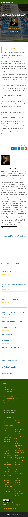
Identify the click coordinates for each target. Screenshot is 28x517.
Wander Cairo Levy (18, 493)
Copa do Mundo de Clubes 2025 (11, 398)
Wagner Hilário (17, 491)
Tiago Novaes (17, 486)
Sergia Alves (17, 482)
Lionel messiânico (9, 354)
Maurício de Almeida (19, 460)
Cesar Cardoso (7, 443)
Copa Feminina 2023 (8, 396)
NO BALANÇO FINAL (9, 271)
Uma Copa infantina (10, 299)
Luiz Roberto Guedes (19, 429)
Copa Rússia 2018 (8, 391)
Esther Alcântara (7, 468)
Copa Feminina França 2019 (10, 393)
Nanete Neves (17, 466)
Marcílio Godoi (17, 443)
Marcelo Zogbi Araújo (19, 433)
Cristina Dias (6, 453)
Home (4, 385)
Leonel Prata (17, 420)
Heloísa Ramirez (7, 482)
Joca (5, 489)
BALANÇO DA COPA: (9, 328)
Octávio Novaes (18, 467)
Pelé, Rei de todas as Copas (10, 389)
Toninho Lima (17, 488)
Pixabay (20, 49)
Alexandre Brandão (8, 423)
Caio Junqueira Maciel (8, 437)
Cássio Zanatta (7, 441)
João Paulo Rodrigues (8, 488)
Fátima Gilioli (6, 471)
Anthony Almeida (7, 434)
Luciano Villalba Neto (19, 425)
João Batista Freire (8, 486)
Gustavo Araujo (7, 478)
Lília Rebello (17, 422)
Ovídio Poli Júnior (18, 469)
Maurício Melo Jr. (18, 462)
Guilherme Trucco (8, 477)
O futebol (6, 341)
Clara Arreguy (7, 450)
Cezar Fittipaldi (7, 444)
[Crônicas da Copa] (7, 2)
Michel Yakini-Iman (18, 464)
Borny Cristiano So (8, 435)
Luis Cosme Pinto (18, 427)
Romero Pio (17, 477)
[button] (12, 148)
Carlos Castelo (7, 439)
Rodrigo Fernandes (18, 475)
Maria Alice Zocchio (18, 450)
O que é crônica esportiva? (9, 404)
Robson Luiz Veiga (18, 473)
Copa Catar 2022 (7, 395)
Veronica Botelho (18, 489)
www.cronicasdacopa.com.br (9, 508)
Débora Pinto (7, 459)
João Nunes (6, 484)
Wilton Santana (17, 495)
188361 (13, 49)
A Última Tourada (9, 367)
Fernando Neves (7, 475)
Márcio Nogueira (18, 448)
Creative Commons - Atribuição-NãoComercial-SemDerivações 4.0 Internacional (13, 505)
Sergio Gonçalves (18, 484)
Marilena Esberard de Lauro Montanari (19, 458)
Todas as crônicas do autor (9, 228)
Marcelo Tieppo (17, 435)
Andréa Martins (7, 432)
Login (4, 406)
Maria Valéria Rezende (19, 452)
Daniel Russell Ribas (8, 457)
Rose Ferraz (17, 480)
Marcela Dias (17, 431)
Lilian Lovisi (17, 424)
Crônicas (5, 387)
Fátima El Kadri (7, 469)
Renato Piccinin (17, 471)
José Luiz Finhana (7, 495)
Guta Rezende (7, 480)
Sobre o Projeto (6, 400)
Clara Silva (6, 451)
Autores (4, 402)
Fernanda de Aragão (8, 473)
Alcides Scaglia (7, 422)
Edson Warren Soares (8, 462)
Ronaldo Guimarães (18, 478)
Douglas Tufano (7, 461)
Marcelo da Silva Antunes (18, 437)
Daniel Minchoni (7, 455)
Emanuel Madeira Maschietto (7, 465)
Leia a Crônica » (6, 274)
